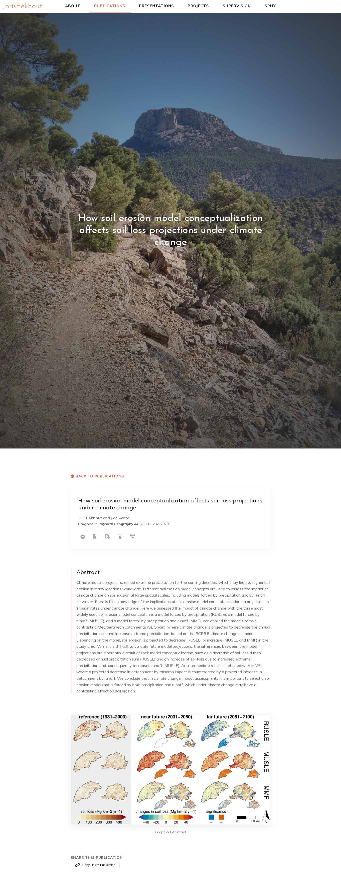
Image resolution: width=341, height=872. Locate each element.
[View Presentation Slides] (120, 536)
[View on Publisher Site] (82, 536)
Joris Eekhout (22, 6)
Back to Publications (99, 476)
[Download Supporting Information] (107, 536)
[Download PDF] (95, 536)
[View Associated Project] (132, 536)
